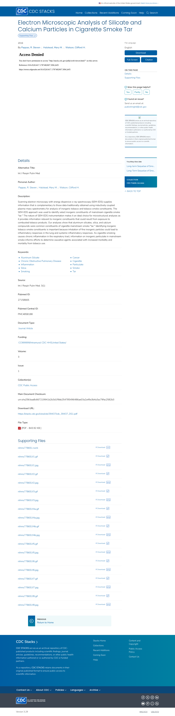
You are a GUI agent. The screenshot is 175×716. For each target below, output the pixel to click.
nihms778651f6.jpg (28, 570)
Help (141, 12)
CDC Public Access (27, 385)
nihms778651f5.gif (28, 543)
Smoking (25, 271)
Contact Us (134, 656)
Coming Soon (129, 12)
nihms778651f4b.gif (28, 526)
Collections (91, 12)
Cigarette (77, 261)
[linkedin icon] (157, 697)
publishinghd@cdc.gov (136, 106)
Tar (74, 271)
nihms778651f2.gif (28, 474)
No (146, 92)
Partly (137, 92)
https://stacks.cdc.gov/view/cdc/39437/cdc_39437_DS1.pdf (47, 413)
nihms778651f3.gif (28, 491)
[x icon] (148, 697)
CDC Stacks (25, 641)
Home (79, 12)
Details (128, 73)
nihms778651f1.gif (28, 456)
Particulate (78, 264)
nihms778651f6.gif (28, 561)
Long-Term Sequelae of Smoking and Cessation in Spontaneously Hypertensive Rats (141, 170)
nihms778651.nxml (28, 447)
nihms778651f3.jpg (28, 500)
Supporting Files (132, 77)
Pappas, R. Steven (30, 47)
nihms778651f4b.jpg (29, 535)
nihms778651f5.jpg (28, 552)
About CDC (42, 690)
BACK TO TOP (134, 191)
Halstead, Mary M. (52, 47)
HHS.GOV (143, 711)
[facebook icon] (143, 697)
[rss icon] (157, 704)
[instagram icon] (152, 697)
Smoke (76, 267)
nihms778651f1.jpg (28, 465)
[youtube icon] (143, 704)
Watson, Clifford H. (75, 47)
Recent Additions (109, 12)
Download (101, 447)
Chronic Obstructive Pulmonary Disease (41, 261)
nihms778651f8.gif (28, 596)
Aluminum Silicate (30, 257)
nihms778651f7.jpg (28, 587)
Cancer (76, 257)
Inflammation (27, 264)
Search (154, 12)
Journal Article (25, 328)
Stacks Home (99, 640)
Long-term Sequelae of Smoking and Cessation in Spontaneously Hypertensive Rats (141, 166)
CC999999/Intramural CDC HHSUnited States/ (42, 342)
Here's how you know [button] (149, 3)
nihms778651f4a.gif (28, 509)
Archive (94, 690)
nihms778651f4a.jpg (28, 517)
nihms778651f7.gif (28, 578)
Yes (128, 92)
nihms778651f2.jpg (28, 482)
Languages (76, 690)
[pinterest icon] (148, 704)
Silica (23, 267)
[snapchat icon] (152, 704)
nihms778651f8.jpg (28, 604)
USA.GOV (155, 711)
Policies (59, 690)
